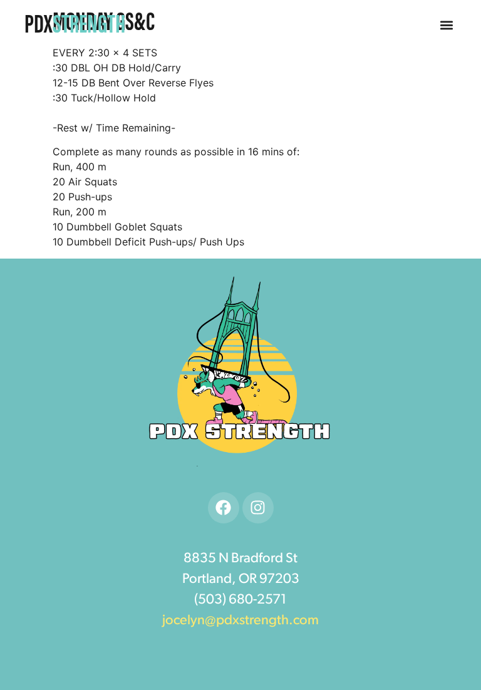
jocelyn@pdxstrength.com (240, 621)
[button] (447, 25)
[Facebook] (223, 507)
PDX (74, 22)
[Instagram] (258, 507)
